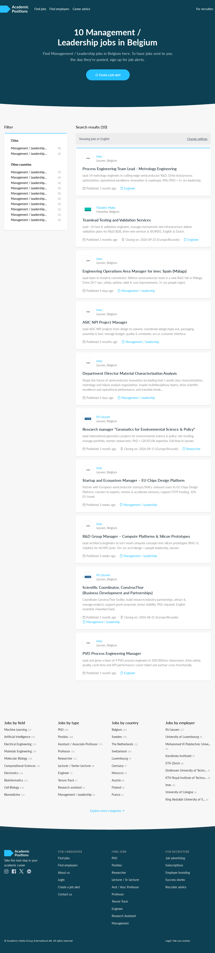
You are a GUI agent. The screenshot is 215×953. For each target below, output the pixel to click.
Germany (119, 766)
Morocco (119, 773)
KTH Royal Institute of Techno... (187, 778)
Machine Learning (17, 729)
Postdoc (65, 737)
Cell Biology (14, 787)
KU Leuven (103, 417)
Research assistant (71, 787)
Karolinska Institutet (180, 756)
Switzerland (121, 751)
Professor (66, 751)
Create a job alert (110, 75)
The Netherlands (125, 744)
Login (61, 880)
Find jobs (40, 9)
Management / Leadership (138, 291)
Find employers (59, 9)
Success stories (175, 880)
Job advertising (175, 858)
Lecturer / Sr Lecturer (125, 880)
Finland (118, 787)
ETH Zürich (174, 763)
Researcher (193, 449)
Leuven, (101, 160)
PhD (63, 729)
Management (120, 923)
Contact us (65, 894)
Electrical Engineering (20, 744)
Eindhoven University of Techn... (187, 770)
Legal (168, 940)
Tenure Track (67, 780)
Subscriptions (174, 865)
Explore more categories (106, 811)
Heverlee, (102, 211)
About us (64, 872)
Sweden (119, 737)
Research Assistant (124, 916)
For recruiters (204, 9)
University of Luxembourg (183, 737)
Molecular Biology (18, 758)
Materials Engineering (20, 751)
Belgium (112, 160)
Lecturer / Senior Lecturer (76, 766)
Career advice (81, 9)
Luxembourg (121, 758)
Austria (118, 780)
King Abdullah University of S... (186, 799)
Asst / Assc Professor (125, 887)
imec (99, 156)
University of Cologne (181, 792)
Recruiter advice (175, 887)
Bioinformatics (16, 780)
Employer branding (177, 872)
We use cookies (181, 940)
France (118, 794)
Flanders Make (105, 207)
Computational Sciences (22, 766)
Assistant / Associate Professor (80, 744)
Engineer (129, 188)
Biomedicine (14, 794)
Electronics (13, 773)
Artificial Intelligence (19, 737)
